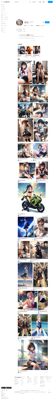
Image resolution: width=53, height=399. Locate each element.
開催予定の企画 (42, 383)
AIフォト (22, 380)
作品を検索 (29, 378)
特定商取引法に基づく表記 (35, 390)
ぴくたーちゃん (3, 393)
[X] (15, 392)
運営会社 (22, 393)
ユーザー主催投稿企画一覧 (42, 386)
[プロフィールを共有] (43, 22)
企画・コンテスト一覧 (42, 379)
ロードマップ (49, 381)
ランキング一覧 (36, 384)
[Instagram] (18, 392)
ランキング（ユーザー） (36, 382)
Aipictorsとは (49, 379)
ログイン (50, 1)
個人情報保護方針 (27, 390)
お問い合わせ (3, 394)
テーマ (22, 381)
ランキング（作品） (35, 379)
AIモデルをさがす (29, 382)
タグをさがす (29, 380)
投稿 (43, 1)
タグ (21, 384)
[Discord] (16, 392)
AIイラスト (23, 378)
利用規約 (2, 395)
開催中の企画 (42, 381)
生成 (40, 1)
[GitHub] (20, 392)
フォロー (47, 22)
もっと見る (33, 40)
